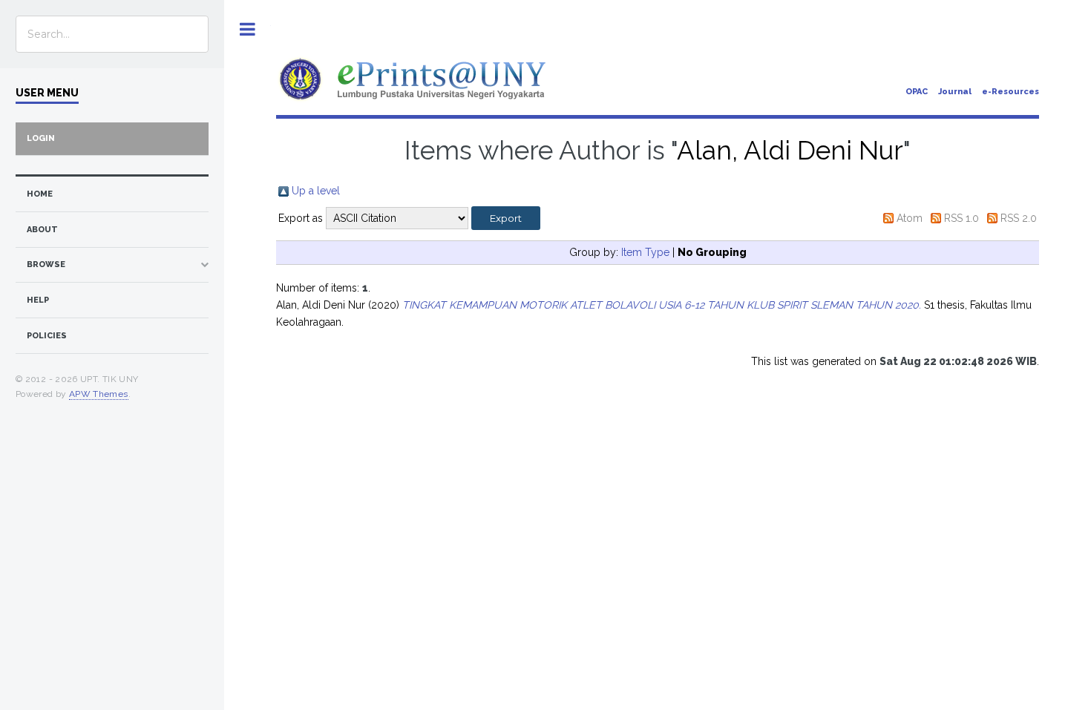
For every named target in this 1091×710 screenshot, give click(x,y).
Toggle (247, 29)
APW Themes (98, 394)
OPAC (916, 91)
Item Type (645, 252)
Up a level (316, 191)
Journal (955, 91)
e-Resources (1010, 91)
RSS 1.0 (961, 218)
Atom (910, 218)
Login (41, 138)
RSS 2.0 (1018, 218)
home (40, 194)
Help (38, 300)
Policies (47, 336)
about (42, 229)
